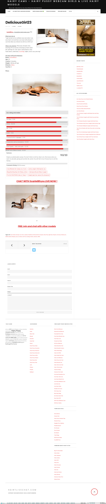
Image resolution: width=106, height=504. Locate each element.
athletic (19, 334)
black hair (14, 335)
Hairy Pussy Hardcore (34, 350)
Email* (8, 274)
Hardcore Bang (57, 369)
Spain (16, 334)
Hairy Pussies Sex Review (82, 103)
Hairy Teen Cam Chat (58, 364)
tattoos (7, 339)
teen (9, 342)
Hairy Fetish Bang (58, 350)
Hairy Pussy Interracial (34, 352)
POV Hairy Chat (57, 391)
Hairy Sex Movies (58, 472)
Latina (18, 335)
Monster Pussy (57, 420)
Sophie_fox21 (79, 85)
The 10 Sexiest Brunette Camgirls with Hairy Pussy (87, 121)
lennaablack (79, 76)
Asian (31, 331)
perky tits (21, 332)
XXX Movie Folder (58, 437)
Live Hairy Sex (57, 383)
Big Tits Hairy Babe (58, 450)
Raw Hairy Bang (57, 393)
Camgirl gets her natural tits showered (38, 175)
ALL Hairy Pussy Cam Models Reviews (21, 11)
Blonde (19, 26)
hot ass (16, 329)
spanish (22, 334)
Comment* (9, 295)
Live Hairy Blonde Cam (59, 379)
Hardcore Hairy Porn (58, 476)
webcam (22, 337)
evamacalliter (79, 78)
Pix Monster (56, 428)
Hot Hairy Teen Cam (58, 376)
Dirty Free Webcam (58, 329)
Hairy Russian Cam (58, 362)
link (105, 485)
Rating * (9, 291)
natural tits (20, 340)
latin (13, 339)
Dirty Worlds (57, 413)
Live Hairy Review (80, 110)
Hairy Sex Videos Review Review (83, 108)
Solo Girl (16, 339)
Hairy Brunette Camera (59, 348)
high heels (51, 234)
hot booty (59, 234)
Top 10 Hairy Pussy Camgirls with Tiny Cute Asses (87, 136)
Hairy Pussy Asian (33, 345)
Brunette (32, 338)
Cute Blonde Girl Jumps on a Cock (16, 169)
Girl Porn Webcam (58, 343)
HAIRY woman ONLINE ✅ (38, 11)
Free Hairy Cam (57, 338)
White (13, 65)
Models (31, 369)
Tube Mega (56, 435)
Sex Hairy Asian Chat (58, 395)
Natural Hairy (57, 479)
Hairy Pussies (57, 467)
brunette (18, 337)
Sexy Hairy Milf (57, 398)
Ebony (31, 343)
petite (21, 335)
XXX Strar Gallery (58, 402)
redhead (16, 340)
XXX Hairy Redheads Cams (59, 400)
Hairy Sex (56, 469)
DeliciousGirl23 (36, 234)
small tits (24, 236)
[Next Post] (24, 245)
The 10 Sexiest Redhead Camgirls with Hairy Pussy (87, 125)
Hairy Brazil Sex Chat (58, 345)
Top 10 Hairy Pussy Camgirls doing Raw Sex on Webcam (88, 134)
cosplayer (26, 234)
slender (20, 236)
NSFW (6, 236)
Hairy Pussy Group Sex (34, 348)
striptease (25, 339)
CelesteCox (79, 73)
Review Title (10, 286)
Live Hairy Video (57, 386)
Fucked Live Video (58, 341)
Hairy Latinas (57, 457)
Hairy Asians (57, 453)
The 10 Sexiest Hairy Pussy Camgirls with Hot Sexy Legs (88, 123)
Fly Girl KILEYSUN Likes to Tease (16, 175)
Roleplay (13, 236)
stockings (21, 51)
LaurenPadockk (80, 80)
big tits (7, 340)
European (41, 234)
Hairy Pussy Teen (33, 362)
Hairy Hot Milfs (57, 352)
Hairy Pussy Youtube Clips (59, 418)
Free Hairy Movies (62, 11)
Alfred (14, 26)
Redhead (31, 371)
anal (11, 234)
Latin (31, 364)
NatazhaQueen (80, 68)
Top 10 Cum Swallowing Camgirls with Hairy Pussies (88, 132)
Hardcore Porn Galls (58, 371)
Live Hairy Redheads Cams (59, 381)
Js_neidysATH (80, 88)
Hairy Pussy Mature (34, 357)
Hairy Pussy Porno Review (82, 106)
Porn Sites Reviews (50, 11)
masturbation (8, 331)
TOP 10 (70, 11)
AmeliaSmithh (80, 71)
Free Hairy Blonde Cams (59, 336)
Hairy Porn (56, 462)
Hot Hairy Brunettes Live (59, 374)
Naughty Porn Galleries (59, 423)
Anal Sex (31, 329)
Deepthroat (30, 234)
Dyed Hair (32, 341)
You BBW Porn (57, 439)
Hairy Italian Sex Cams (59, 355)
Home (9, 11)
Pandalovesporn (57, 425)
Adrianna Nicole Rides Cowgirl (38, 172)
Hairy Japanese (57, 455)
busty (11, 342)
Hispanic (54, 234)
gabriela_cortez (80, 66)
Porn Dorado (57, 430)
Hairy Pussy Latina (34, 355)
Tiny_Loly (79, 83)
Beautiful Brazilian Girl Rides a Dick (17, 172)
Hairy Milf (56, 460)
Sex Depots (56, 432)
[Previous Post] (12, 245)
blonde (14, 234)
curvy (11, 335)
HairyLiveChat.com (22, 490)
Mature (31, 367)
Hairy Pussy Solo (33, 360)
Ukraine (31, 236)
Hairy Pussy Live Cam (58, 360)
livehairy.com (63, 234)
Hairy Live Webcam (58, 357)
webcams (35, 236)
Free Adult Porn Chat (58, 333)
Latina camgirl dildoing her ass (36, 169)
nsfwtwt (9, 236)
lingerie (22, 342)
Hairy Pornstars (57, 464)
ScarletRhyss (10, 32)
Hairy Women (57, 474)
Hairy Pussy (46, 234)
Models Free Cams (58, 388)
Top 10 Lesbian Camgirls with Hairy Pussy (85, 139)
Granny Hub (56, 416)
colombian (24, 329)
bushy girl (17, 234)
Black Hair (32, 333)
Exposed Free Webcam (59, 331)
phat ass (7, 329)
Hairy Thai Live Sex (58, 367)
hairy (13, 332)
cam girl (10, 339)
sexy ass (17, 236)
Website (9, 280)
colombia (7, 335)
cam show (22, 234)
